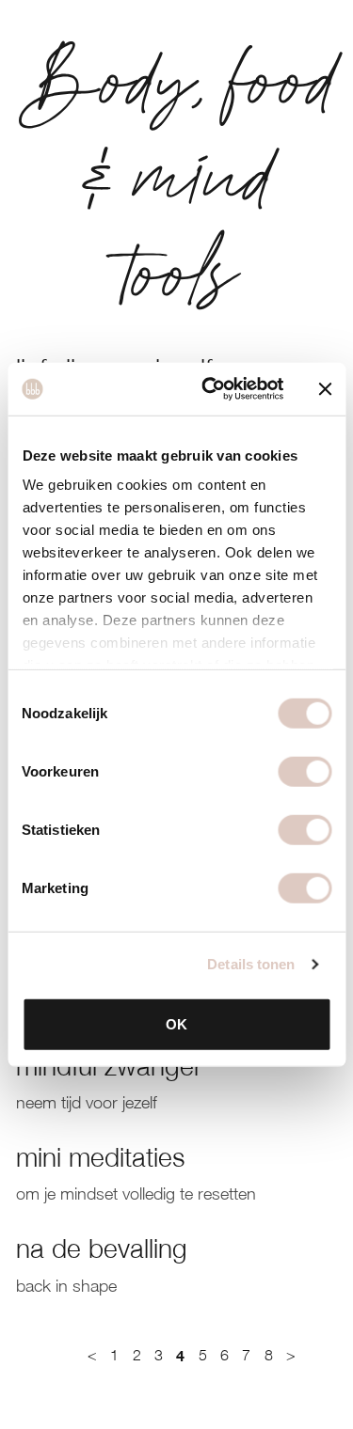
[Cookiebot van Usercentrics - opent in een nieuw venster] (210, 389)
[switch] (304, 771)
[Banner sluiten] (324, 389)
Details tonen (251, 964)
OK (176, 1023)
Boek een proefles (112, 1401)
